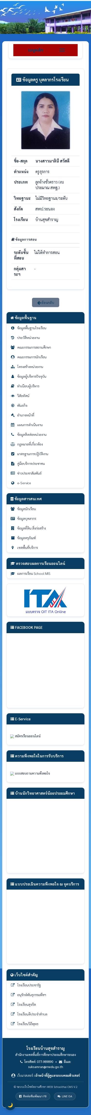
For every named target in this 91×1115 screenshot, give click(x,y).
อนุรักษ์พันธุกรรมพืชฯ (31, 994)
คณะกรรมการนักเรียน (32, 357)
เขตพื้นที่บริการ (27, 547)
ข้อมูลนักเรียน (26, 509)
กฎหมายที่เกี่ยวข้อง (30, 444)
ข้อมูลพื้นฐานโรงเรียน (31, 328)
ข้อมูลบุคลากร (26, 518)
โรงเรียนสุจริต (26, 1004)
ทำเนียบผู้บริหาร (28, 386)
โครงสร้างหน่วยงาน (30, 366)
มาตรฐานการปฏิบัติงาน (32, 454)
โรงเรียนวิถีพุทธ (27, 1024)
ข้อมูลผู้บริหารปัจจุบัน (31, 376)
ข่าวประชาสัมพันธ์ (29, 473)
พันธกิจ (22, 405)
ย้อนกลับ (47, 302)
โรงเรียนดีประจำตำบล (32, 1014)
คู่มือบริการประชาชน (31, 463)
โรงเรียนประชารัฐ (29, 985)
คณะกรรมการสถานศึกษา (34, 347)
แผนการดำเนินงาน (30, 425)
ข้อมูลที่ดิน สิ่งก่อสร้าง (31, 528)
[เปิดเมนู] (62, 50)
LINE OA (67, 1096)
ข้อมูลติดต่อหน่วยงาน (32, 434)
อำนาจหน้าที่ (25, 415)
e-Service (24, 483)
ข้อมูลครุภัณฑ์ (26, 538)
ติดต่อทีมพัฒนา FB (35, 1096)
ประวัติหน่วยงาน (28, 337)
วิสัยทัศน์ (23, 395)
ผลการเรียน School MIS (33, 573)
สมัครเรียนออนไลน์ (28, 736)
